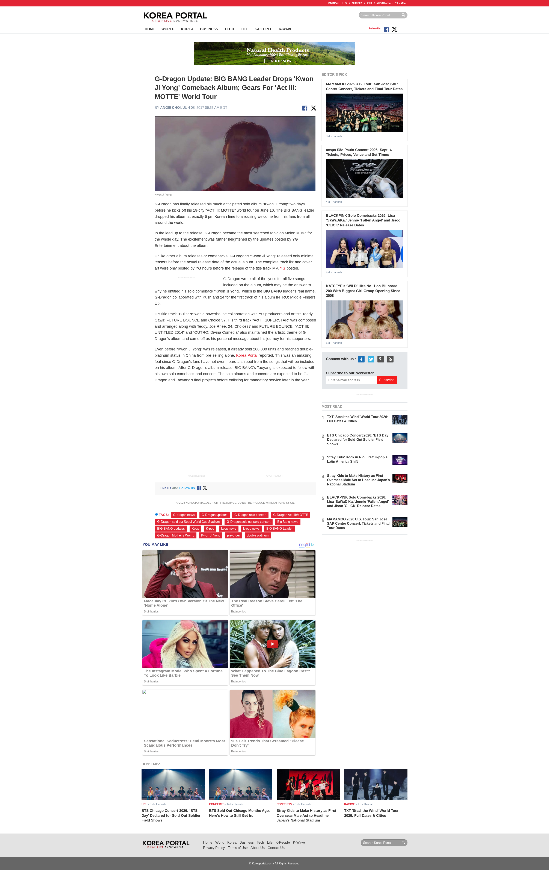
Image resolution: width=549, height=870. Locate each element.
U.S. (344, 3)
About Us (257, 848)
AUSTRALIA (383, 3)
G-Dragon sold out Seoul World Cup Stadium (188, 521)
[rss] (390, 359)
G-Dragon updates (215, 515)
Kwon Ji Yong (210, 535)
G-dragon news (184, 515)
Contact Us (276, 848)
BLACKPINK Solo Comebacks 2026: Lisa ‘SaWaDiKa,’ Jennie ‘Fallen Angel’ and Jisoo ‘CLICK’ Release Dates (363, 220)
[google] (380, 359)
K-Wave (286, 29)
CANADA (400, 3)
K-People (263, 29)
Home (150, 29)
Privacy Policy (214, 848)
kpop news (228, 528)
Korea (187, 29)
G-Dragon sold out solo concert (248, 521)
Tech (229, 29)
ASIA (369, 3)
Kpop (195, 528)
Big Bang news (287, 521)
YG (282, 268)
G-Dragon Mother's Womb (175, 535)
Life (244, 29)
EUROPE (356, 3)
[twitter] (371, 359)
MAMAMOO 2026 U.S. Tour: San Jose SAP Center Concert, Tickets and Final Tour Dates (358, 523)
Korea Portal (247, 355)
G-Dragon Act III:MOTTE (290, 515)
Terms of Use (238, 848)
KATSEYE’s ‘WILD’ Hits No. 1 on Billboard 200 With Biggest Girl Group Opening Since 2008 (363, 291)
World (168, 29)
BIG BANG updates (171, 528)
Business (209, 29)
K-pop (210, 528)
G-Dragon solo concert (250, 515)
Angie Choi (170, 107)
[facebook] (361, 359)
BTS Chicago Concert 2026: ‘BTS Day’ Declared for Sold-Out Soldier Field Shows (358, 439)
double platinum (258, 535)
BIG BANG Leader (279, 528)
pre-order (233, 535)
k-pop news (251, 528)
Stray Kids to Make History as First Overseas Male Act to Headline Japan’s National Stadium (358, 480)
